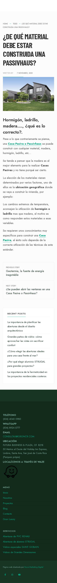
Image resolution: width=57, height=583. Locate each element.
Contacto (7, 513)
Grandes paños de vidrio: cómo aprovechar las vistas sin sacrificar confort (25, 341)
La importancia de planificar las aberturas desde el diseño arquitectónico (24, 326)
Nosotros (7, 498)
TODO (15, 23)
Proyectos (8, 503)
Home (5, 23)
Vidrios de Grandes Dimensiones (19, 552)
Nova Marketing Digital (33, 567)
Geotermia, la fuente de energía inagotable (25, 271)
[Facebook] (5, 575)
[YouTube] (19, 575)
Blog (5, 508)
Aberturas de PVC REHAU (16, 536)
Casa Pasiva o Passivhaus (24, 144)
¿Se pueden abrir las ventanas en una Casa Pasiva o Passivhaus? (28, 290)
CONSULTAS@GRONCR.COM (18, 436)
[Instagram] (12, 575)
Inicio (5, 492)
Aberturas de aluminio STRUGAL (19, 541)
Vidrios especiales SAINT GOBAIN (21, 547)
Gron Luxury (9, 519)
